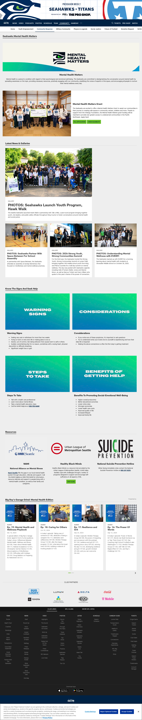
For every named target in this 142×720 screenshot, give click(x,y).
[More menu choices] (81, 23)
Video (44, 615)
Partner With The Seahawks (8, 661)
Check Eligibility (94, 122)
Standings (8, 630)
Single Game (134, 619)
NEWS (26, 615)
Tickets (134, 615)
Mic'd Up (44, 632)
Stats (8, 634)
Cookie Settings (90, 711)
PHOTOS (62, 615)
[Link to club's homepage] (6, 23)
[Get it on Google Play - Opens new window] (78, 691)
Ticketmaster (134, 663)
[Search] (112, 22)
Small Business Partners (8, 654)
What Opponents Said (26, 672)
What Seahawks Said (26, 665)
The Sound (44, 623)
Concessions (114, 639)
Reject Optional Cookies (108, 711)
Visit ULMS (71, 481)
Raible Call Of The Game (44, 643)
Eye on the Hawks (62, 621)
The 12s (62, 663)
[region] (71, 712)
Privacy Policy (47, 718)
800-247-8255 (126, 470)
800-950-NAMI (34, 406)
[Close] (138, 711)
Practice (62, 649)
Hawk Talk (79, 652)
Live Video (44, 658)
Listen (79, 615)
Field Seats (134, 641)
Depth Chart (8, 623)
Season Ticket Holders (134, 658)
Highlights (44, 619)
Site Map (26, 678)
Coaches (8, 626)
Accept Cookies (127, 711)
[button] (69, 573)
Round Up (26, 623)
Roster (8, 619)
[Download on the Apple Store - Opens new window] (63, 691)
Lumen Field (114, 619)
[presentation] (136, 573)
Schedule (96, 615)
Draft (26, 619)
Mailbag (26, 643)
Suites (134, 634)
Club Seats (134, 637)
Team (8, 615)
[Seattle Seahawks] (71, 701)
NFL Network (44, 654)
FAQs (114, 654)
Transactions (8, 643)
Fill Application (79, 122)
